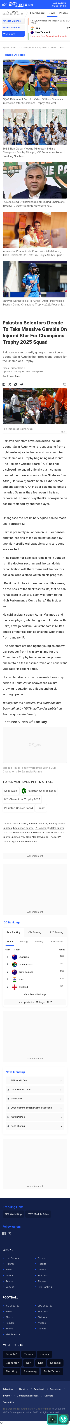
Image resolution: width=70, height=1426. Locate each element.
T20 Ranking (56, 932)
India (21, 979)
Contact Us (8, 1402)
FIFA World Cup (19, 1080)
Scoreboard (37, 12)
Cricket (41, 807)
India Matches (12, 27)
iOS (36, 841)
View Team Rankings (35, 994)
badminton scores (23, 827)
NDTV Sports (57, 827)
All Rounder (57, 941)
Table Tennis (51, 1371)
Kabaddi (55, 1362)
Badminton (12, 1362)
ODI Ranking (34, 932)
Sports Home (9, 47)
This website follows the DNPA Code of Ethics (27, 1408)
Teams (9, 1281)
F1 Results (41, 827)
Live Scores (12, 1258)
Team (10, 941)
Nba (40, 1362)
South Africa (25, 964)
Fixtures (10, 1263)
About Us (24, 1389)
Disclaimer (55, 1389)
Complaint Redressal (28, 1395)
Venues (10, 1286)
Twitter (50, 832)
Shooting (11, 1371)
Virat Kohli (16, 1098)
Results (42, 1263)
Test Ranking (13, 932)
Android (25, 841)
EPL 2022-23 (45, 1305)
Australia (24, 957)
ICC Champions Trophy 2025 (33, 47)
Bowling (39, 941)
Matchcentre (13, 1334)
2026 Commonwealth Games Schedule (31, 1107)
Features (43, 1275)
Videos (9, 1275)
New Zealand (26, 972)
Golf (28, 1362)
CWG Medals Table (21, 1089)
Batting (24, 941)
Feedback (39, 1389)
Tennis (28, 1354)
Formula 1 (11, 1354)
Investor (7, 1395)
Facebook (21, 832)
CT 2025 (12, 12)
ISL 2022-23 (12, 1305)
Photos (63, 12)
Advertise (8, 1389)
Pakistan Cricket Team (41, 790)
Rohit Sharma (18, 1126)
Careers (49, 1395)
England (23, 987)
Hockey (44, 1354)
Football (33, 823)
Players (42, 1281)
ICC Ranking (45, 1286)
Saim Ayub (10, 790)
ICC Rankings (18, 1117)
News (52, 12)
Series (41, 1258)
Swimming (30, 1371)
